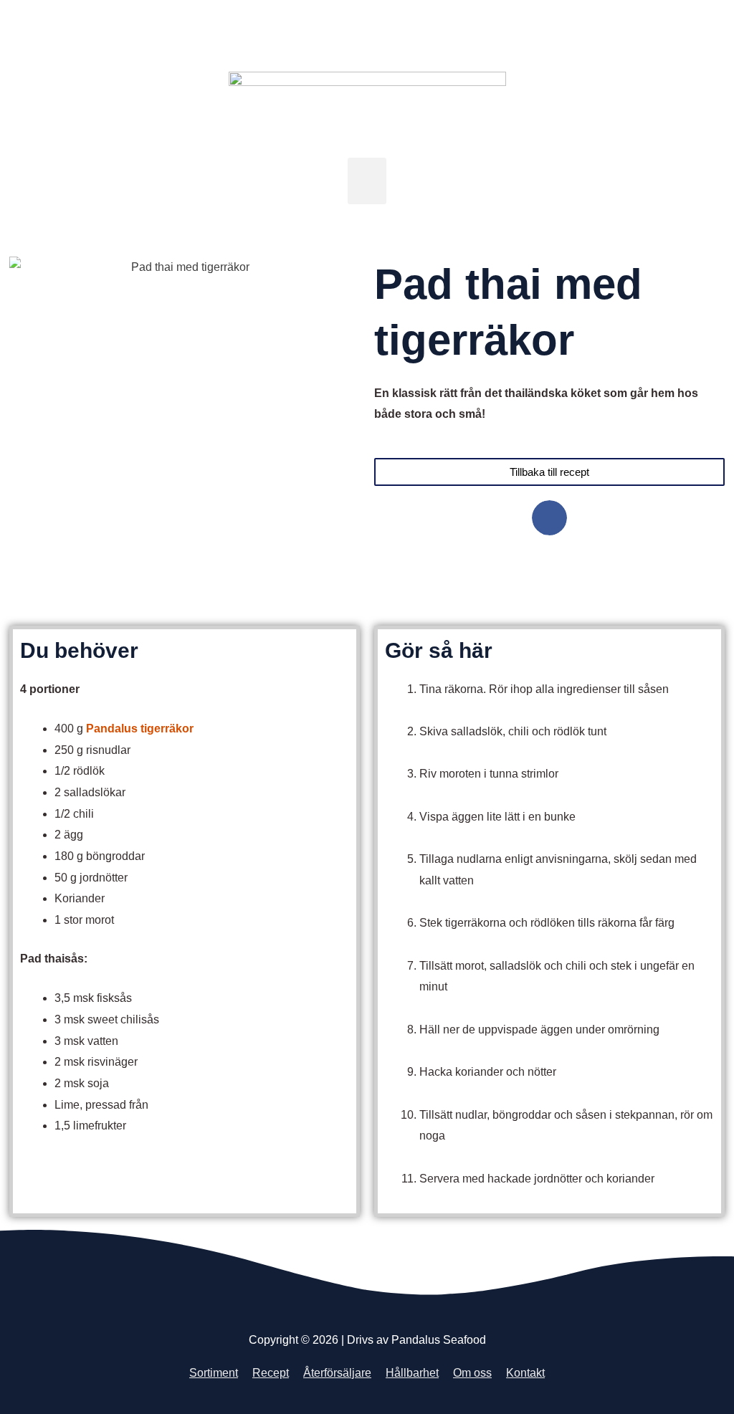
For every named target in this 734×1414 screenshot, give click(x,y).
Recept (270, 1373)
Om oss (472, 1373)
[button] (367, 181)
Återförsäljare (337, 1373)
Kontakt (525, 1373)
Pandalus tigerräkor (140, 728)
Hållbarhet (412, 1373)
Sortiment (213, 1373)
